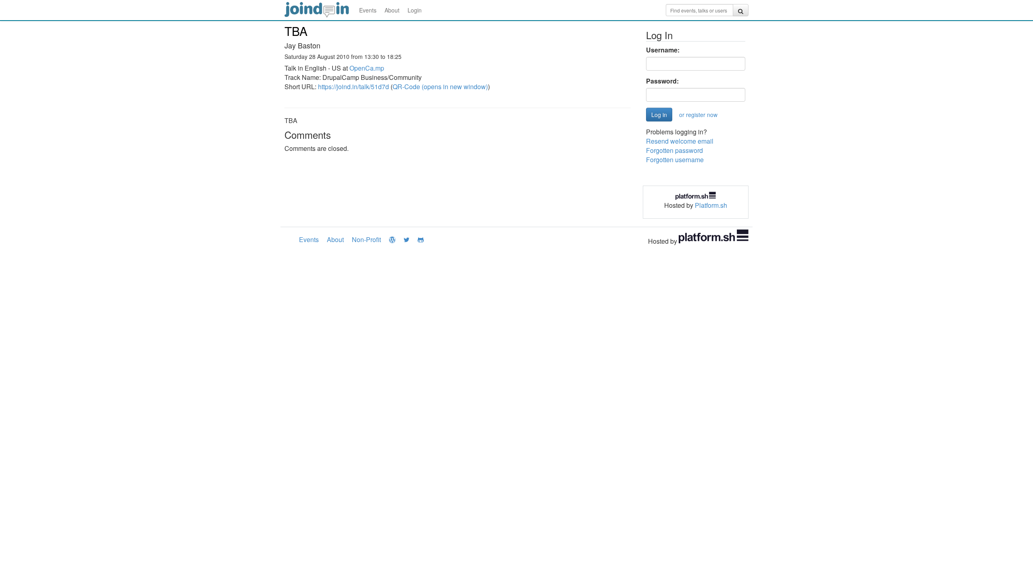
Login (415, 10)
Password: (662, 81)
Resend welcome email (679, 141)
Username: (663, 50)
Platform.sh (711, 205)
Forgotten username (675, 159)
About (392, 10)
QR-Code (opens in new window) (440, 86)
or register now (698, 115)
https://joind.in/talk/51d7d (353, 86)
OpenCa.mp (366, 68)
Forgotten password (674, 150)
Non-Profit (366, 239)
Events (367, 10)
